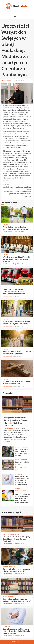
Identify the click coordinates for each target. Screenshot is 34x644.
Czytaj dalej (7, 441)
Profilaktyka (18, 474)
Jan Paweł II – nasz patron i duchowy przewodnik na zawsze (17, 368)
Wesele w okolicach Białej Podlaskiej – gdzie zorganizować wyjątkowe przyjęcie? (17, 244)
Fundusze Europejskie (21, 490)
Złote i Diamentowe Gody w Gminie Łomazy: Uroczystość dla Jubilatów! (17, 308)
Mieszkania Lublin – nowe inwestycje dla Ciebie (17, 186)
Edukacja (17, 447)
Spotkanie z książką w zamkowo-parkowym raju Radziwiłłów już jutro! (8, 465)
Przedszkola (18, 492)
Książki (6, 415)
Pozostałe (4, 21)
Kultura (11, 415)
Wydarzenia (17, 415)
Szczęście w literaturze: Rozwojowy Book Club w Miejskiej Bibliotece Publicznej (17, 404)
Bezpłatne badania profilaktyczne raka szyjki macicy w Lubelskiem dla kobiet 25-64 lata (8, 479)
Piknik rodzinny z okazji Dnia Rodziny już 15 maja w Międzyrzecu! (17, 338)
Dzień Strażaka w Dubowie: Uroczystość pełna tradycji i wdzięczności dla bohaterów (17, 276)
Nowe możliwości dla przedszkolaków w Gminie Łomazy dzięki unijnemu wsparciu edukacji (8, 495)
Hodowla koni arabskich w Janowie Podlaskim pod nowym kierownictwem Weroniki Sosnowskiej (17, 192)
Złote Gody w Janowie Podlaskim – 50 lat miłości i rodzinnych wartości (17, 214)
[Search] (31, 16)
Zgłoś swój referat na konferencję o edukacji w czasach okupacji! (8, 451)
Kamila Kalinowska (7, 80)
